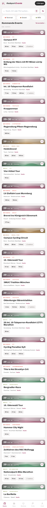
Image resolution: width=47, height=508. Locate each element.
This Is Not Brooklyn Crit (16, 369)
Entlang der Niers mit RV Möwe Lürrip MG (23, 63)
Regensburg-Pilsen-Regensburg (20, 126)
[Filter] (42, 11)
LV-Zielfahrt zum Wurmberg (18, 193)
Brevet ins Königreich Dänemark (20, 215)
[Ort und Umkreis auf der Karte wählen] (36, 11)
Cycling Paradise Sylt (14, 347)
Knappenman (11, 108)
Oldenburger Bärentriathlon (18, 300)
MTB (39, 18)
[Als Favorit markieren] (42, 32)
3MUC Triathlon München (17, 282)
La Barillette (10, 494)
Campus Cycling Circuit (16, 238)
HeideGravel (10, 149)
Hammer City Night (13, 427)
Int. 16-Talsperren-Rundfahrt (18, 86)
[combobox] (20, 11)
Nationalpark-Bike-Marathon (18, 472)
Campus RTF (10, 40)
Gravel (24, 18)
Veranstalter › (40, 23)
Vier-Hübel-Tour (12, 171)
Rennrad (10, 18)
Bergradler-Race (12, 387)
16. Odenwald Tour (13, 260)
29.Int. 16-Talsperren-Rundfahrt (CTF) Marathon (23, 323)
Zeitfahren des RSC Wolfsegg (19, 450)
